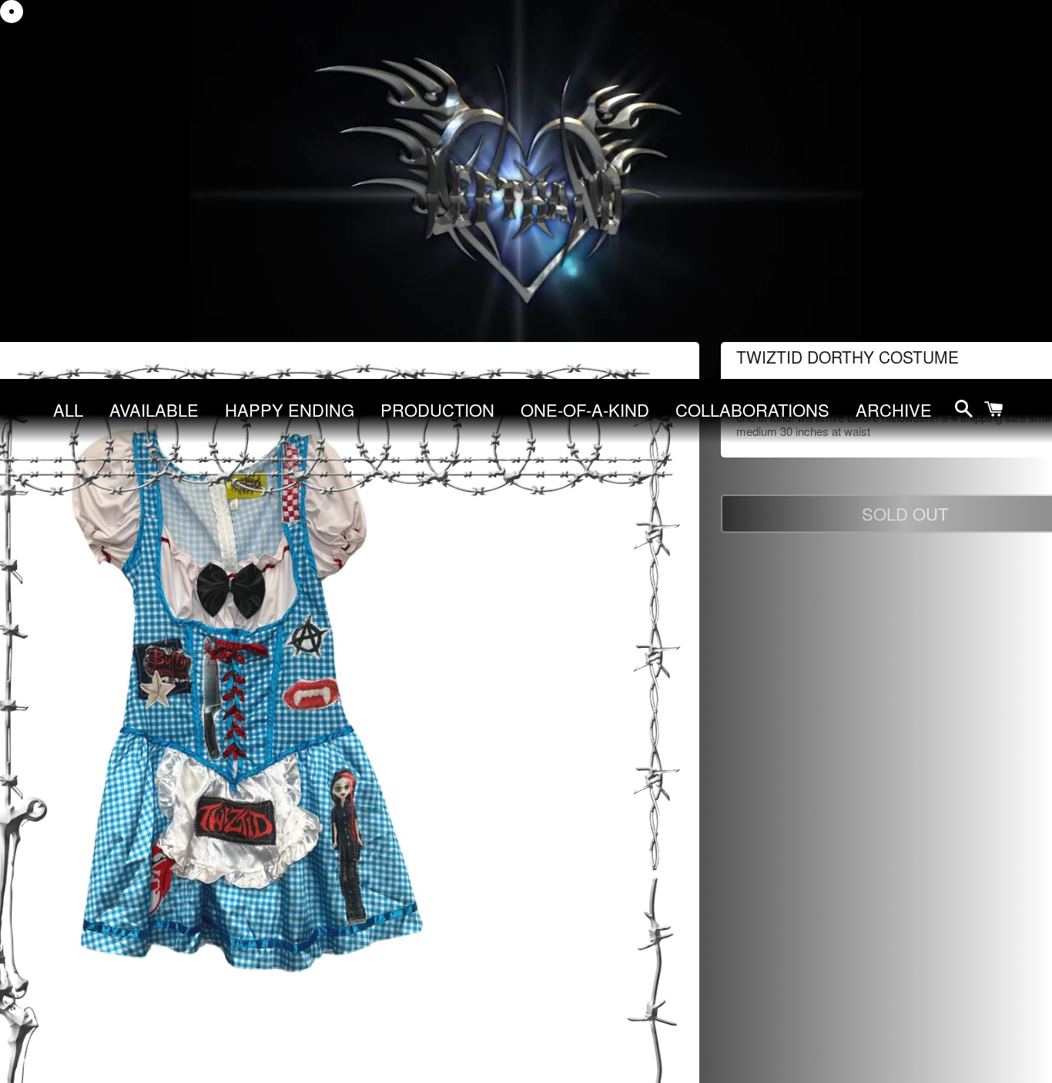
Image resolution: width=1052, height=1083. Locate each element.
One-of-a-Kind (585, 409)
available (154, 409)
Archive (894, 409)
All (68, 409)
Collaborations (752, 409)
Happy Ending (289, 409)
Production (437, 409)
